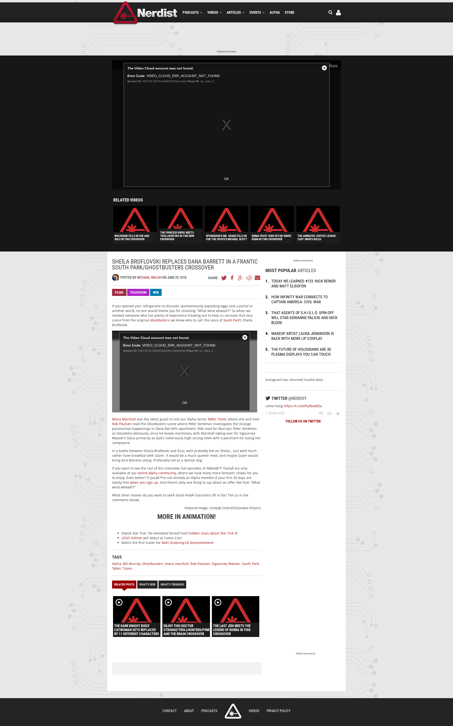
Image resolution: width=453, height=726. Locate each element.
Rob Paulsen (122, 424)
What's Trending (172, 584)
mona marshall (177, 563)
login (338, 12)
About (189, 711)
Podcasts (191, 12)
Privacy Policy (278, 711)
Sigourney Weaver (226, 563)
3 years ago (275, 413)
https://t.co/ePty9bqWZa (303, 406)
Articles (234, 12)
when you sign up (144, 482)
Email (257, 277)
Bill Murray (131, 563)
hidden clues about (212, 533)
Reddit (249, 277)
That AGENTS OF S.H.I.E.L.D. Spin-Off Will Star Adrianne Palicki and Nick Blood (304, 317)
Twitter (224, 277)
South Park (250, 563)
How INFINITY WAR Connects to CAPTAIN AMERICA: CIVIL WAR (299, 299)
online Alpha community (157, 473)
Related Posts (124, 584)
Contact (170, 711)
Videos (212, 12)
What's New (147, 584)
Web (156, 292)
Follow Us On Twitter (303, 421)
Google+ (241, 277)
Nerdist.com (233, 711)
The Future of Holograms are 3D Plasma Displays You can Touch (301, 352)
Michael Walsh (149, 277)
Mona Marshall (124, 419)
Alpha (275, 12)
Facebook (232, 277)
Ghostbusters (152, 563)
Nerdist (145, 13)
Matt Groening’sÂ (188, 542)
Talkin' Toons (122, 568)
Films (119, 292)
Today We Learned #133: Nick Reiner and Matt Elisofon (303, 283)
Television (138, 292)
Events (255, 12)
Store (289, 12)
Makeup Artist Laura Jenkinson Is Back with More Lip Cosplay (302, 336)
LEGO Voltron (132, 538)
